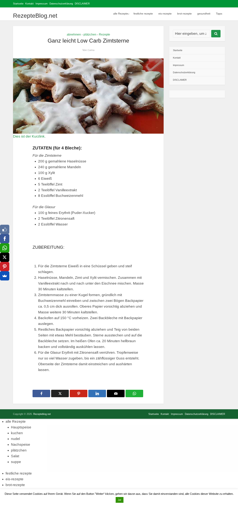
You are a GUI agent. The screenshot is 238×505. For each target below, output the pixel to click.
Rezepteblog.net (42, 414)
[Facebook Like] (4, 229)
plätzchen (89, 34)
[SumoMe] (4, 275)
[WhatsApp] (4, 248)
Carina (91, 50)
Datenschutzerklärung (61, 3)
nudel (15, 439)
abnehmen (74, 34)
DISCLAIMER (82, 3)
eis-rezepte (165, 13)
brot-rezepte (184, 13)
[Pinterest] (4, 266)
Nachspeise (20, 444)
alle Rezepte (120, 13)
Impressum (42, 3)
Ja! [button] (119, 499)
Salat (15, 456)
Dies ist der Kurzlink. (29, 136)
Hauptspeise (21, 427)
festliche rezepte (143, 13)
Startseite (18, 3)
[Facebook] (4, 238)
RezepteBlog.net (35, 15)
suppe (16, 462)
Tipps (219, 13)
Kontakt (29, 3)
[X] (4, 257)
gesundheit (203, 13)
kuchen (17, 433)
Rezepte (104, 34)
